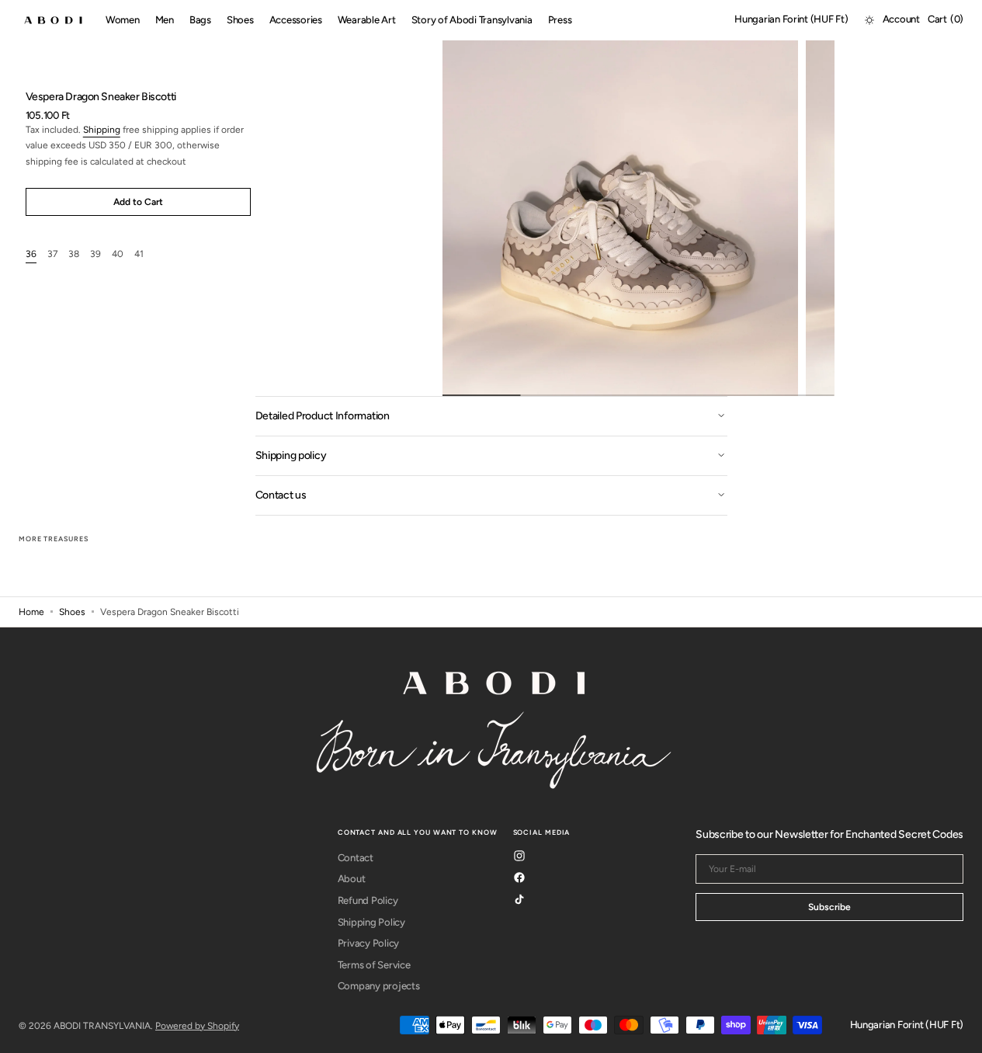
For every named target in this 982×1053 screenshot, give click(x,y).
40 (117, 254)
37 (52, 254)
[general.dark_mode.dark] (869, 20)
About (352, 878)
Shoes (72, 611)
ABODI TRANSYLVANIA (102, 1025)
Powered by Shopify (197, 1025)
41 (139, 254)
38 (73, 254)
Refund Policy (368, 900)
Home (31, 611)
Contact (355, 858)
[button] (791, 20)
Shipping (101, 129)
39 (95, 254)
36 (31, 254)
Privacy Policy (368, 943)
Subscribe (829, 907)
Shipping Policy (371, 922)
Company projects (379, 986)
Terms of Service (374, 965)
